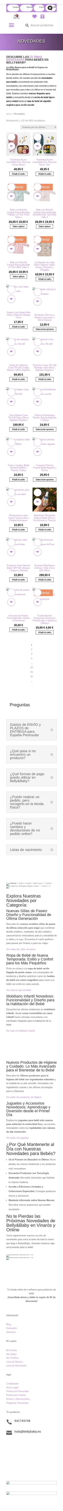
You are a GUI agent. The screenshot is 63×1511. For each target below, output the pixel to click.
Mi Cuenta (11, 1350)
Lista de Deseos (14, 1361)
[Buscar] (27, 25)
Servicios (11, 1332)
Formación (11, 1328)
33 (31, 667)
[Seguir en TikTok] (9, 1443)
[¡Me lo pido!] (11, 146)
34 (31, 672)
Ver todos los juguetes (17, 1138)
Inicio (9, 113)
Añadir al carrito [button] (18, 173)
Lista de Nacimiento (16, 1365)
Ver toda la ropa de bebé (18, 990)
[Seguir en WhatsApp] (23, 1443)
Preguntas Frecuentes (17, 1403)
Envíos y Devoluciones (18, 1399)
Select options (18, 226)
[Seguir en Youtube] (30, 1443)
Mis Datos (11, 1354)
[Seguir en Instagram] (16, 1443)
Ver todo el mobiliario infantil (20, 1030)
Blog (8, 1324)
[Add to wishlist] (11, 137)
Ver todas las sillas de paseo (21, 949)
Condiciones (12, 1383)
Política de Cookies (16, 1395)
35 (31, 676)
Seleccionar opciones (45, 329)
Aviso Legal (12, 1387)
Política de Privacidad (17, 1391)
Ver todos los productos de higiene (23, 1097)
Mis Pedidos (12, 1358)
